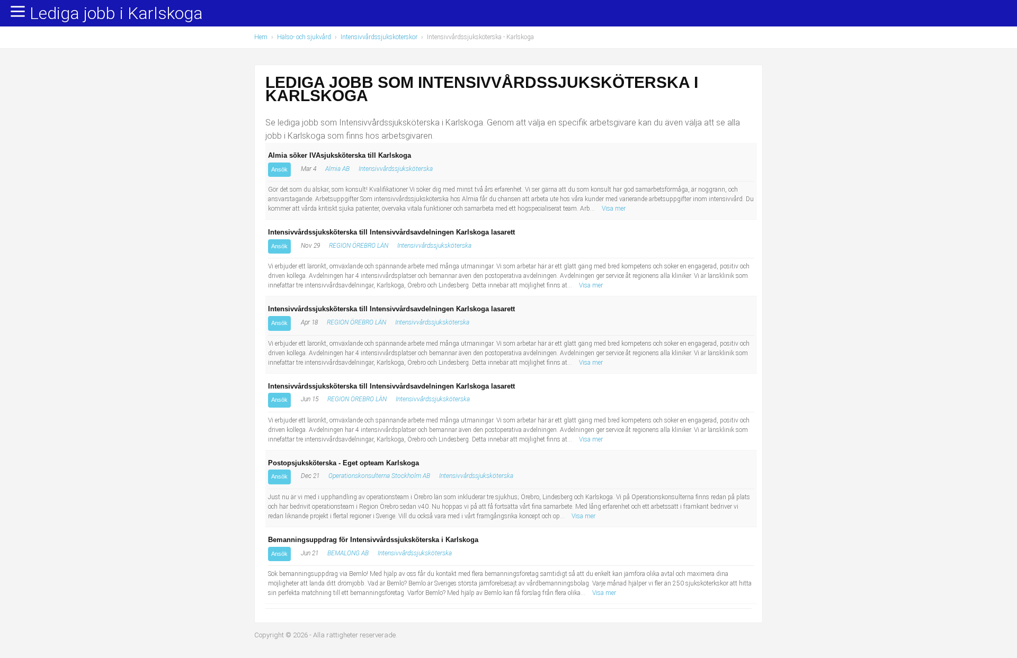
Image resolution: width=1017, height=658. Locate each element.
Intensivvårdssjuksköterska (396, 169)
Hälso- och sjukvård (304, 37)
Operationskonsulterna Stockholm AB (379, 476)
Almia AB (337, 169)
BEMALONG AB (348, 553)
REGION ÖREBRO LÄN (358, 245)
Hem (260, 37)
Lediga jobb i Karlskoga (116, 14)
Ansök (279, 169)
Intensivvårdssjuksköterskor (379, 37)
